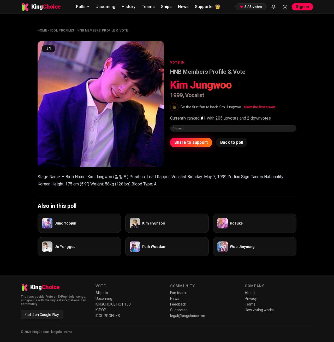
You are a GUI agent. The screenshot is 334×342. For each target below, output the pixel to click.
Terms (250, 304)
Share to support (191, 142)
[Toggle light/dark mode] (285, 6)
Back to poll (231, 142)
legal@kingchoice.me (187, 316)
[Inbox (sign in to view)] (273, 6)
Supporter (207, 6)
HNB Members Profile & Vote (102, 30)
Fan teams (179, 293)
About (250, 293)
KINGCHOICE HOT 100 (113, 304)
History (128, 6)
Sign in (302, 6)
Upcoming (105, 6)
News (183, 6)
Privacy (251, 298)
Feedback (178, 304)
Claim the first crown (259, 107)
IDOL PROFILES (62, 30)
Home (42, 30)
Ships (166, 6)
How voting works (259, 310)
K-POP (101, 310)
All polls (102, 293)
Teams (148, 6)
